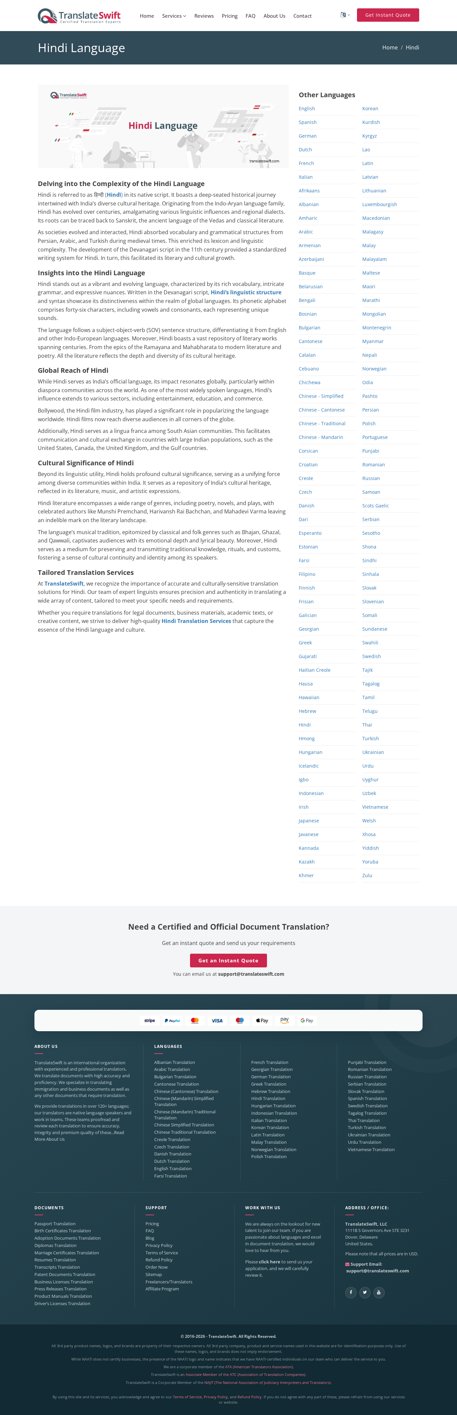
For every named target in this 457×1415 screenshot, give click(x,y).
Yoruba (370, 861)
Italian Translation (269, 1120)
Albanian (309, 204)
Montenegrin (376, 327)
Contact (302, 15)
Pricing (230, 15)
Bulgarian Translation (175, 1077)
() (114, 194)
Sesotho (371, 533)
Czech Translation (171, 1147)
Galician (308, 615)
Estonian (308, 546)
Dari (303, 519)
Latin (367, 163)
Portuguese (375, 437)
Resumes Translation (55, 1260)
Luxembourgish (379, 204)
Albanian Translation (174, 1062)
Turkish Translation (367, 1127)
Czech (305, 492)
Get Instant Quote (388, 15)
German (308, 136)
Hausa (306, 683)
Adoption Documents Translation (67, 1238)
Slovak (369, 588)
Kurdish (371, 122)
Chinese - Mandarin (321, 437)
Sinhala (370, 574)
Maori (368, 286)
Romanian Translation (370, 1069)
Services (172, 15)
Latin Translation (268, 1135)
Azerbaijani (311, 259)
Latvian (370, 177)
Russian (371, 478)
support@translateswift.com (251, 974)
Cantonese (311, 341)
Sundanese (374, 629)
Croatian (308, 464)
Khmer (306, 875)
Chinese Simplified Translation (184, 1125)
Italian (306, 177)
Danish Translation (172, 1154)
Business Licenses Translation (63, 1282)
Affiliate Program (162, 1289)
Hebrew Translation (270, 1091)
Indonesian (311, 793)
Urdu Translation (364, 1142)
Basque (307, 273)
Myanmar (373, 341)
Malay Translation (269, 1142)
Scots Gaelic (375, 505)
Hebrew (307, 711)
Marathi (371, 300)
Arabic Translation (172, 1069)
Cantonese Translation (176, 1084)
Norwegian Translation (273, 1149)
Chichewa (310, 382)
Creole (306, 478)
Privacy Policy (159, 1245)
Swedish (371, 656)
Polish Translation (269, 1156)
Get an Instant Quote (228, 960)
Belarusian (311, 286)
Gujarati (308, 656)
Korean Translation (270, 1127)
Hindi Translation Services (196, 621)
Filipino (307, 574)
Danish (306, 505)
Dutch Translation (172, 1161)
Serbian (371, 519)
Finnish (307, 588)
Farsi (304, 560)
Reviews (204, 15)
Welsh (369, 820)
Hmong (307, 738)
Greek (305, 642)
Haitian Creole (315, 670)
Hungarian (311, 752)
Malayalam (374, 259)
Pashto (369, 396)
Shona (369, 546)
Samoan (371, 492)
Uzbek (369, 793)
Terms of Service (162, 1253)
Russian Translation (367, 1077)
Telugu (370, 711)
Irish (304, 807)
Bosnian (308, 314)
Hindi (305, 725)
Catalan (307, 355)
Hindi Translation (268, 1098)
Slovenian (373, 601)
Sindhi (369, 560)
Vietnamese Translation (371, 1149)
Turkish (370, 738)
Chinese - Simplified (321, 396)
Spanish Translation (367, 1098)
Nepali (369, 355)
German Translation (271, 1077)
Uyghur (370, 779)
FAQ (251, 15)
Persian (370, 410)
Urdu (368, 766)
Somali (369, 615)
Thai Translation (364, 1120)
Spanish (308, 122)
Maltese (371, 273)
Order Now (157, 1267)
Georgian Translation (272, 1069)
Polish (369, 423)
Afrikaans (309, 190)
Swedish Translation (368, 1106)
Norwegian (374, 368)
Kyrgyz (369, 136)
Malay (369, 245)
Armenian (310, 245)
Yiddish (370, 848)
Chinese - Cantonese (322, 410)
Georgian (309, 629)
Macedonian (376, 218)
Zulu (367, 875)
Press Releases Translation (60, 1289)
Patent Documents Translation (64, 1274)
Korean (370, 108)
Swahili (370, 642)
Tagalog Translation (367, 1113)
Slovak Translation (366, 1091)
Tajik (367, 670)
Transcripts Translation (57, 1267)
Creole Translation (172, 1139)
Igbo (303, 779)
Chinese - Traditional (322, 423)
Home (147, 15)
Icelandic (309, 766)
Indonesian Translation (274, 1113)
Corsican (308, 451)
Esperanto (310, 533)
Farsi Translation (170, 1176)
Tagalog (371, 683)
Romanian (373, 464)
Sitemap (154, 1274)
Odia (367, 382)
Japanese (309, 820)
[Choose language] (345, 15)
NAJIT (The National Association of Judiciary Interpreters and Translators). (268, 1382)
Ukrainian (373, 752)
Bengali (307, 300)
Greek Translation (268, 1084)
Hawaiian (309, 697)
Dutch (305, 149)
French (306, 163)
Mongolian (374, 314)
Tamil (368, 697)
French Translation (269, 1062)
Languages (168, 1046)
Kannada (309, 848)
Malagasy (372, 231)
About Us (274, 15)
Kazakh (307, 861)
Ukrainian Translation (369, 1135)
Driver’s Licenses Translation (62, 1303)
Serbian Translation (367, 1084)
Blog (150, 1238)
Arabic (306, 231)
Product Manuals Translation (63, 1296)
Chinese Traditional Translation (185, 1132)
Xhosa (369, 834)
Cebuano (309, 368)
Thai (367, 725)
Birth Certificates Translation (62, 1231)
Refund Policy (159, 1260)
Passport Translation (55, 1224)
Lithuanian (374, 190)
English (307, 108)
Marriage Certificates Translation (66, 1253)
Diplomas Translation (55, 1245)
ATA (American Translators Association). (259, 1367)
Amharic (308, 218)
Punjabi (370, 451)
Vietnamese (375, 807)
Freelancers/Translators (169, 1282)
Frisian (306, 601)
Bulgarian (310, 327)
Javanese (308, 834)
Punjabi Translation (367, 1062)
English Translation (173, 1168)
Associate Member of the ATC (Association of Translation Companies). (246, 1374)
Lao (366, 149)
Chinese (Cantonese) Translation (186, 1091)
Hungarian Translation (273, 1106)
